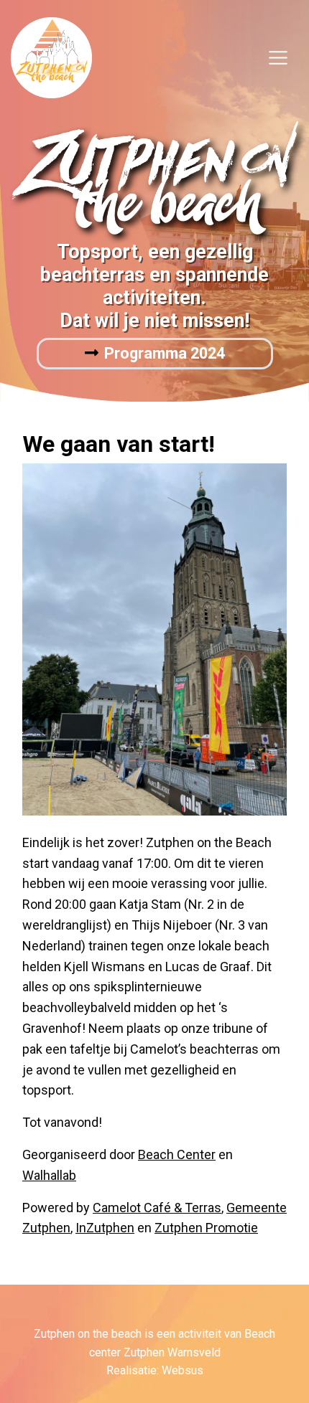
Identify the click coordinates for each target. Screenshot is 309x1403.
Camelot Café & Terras (157, 1207)
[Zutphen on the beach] (51, 56)
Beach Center (177, 1154)
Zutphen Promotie (206, 1227)
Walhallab (49, 1175)
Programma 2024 (164, 353)
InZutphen (104, 1227)
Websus (182, 1370)
